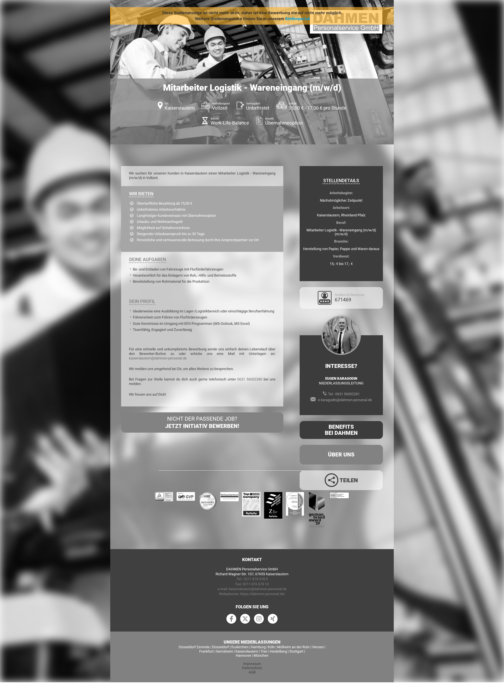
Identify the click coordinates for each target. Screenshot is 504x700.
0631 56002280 (249, 379)
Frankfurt (206, 651)
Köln (271, 647)
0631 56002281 (347, 394)
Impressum (252, 664)
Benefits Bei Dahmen (341, 430)
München (261, 655)
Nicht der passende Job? (202, 422)
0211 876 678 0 (256, 579)
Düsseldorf (220, 647)
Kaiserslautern (246, 651)
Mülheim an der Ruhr (293, 647)
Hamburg (258, 647)
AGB (252, 672)
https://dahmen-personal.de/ (262, 594)
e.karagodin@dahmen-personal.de (345, 400)
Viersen (318, 647)
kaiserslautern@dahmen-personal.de (158, 358)
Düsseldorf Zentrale (194, 647)
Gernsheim (224, 651)
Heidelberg (278, 651)
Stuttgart (296, 651)
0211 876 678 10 (256, 584)
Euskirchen (239, 647)
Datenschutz (252, 668)
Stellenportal (297, 18)
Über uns (341, 454)
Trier (264, 651)
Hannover (243, 655)
